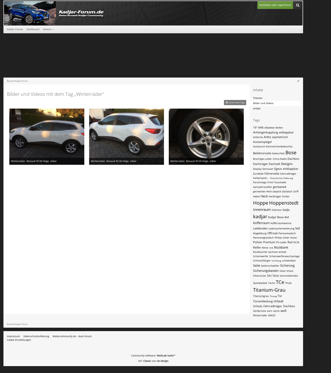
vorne (276, 310)
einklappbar (290, 169)
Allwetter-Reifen (273, 127)
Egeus (278, 169)
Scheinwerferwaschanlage (284, 256)
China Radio (280, 158)
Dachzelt (274, 164)
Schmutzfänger (262, 260)
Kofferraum (261, 223)
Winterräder (260, 315)
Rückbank (281, 247)
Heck (264, 196)
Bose (291, 152)
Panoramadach (287, 233)
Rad (290, 242)
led (297, 228)
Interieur (277, 209)
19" (255, 127)
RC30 (296, 242)
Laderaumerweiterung (281, 228)
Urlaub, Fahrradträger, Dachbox (274, 306)
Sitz (269, 276)
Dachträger (260, 164)
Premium (269, 242)
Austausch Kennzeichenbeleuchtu (273, 146)
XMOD (271, 315)
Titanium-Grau (269, 289)
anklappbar (286, 132)
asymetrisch (280, 137)
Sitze (276, 276)
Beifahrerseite (262, 153)
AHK (261, 127)
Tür (280, 296)
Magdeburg (260, 233)
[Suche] (297, 5)
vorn (269, 310)
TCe (280, 282)
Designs (287, 164)
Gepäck (277, 191)
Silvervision (259, 275)
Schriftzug (276, 260)
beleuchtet (278, 153)
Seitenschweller (270, 265)
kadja (286, 210)
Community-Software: (153, 355)
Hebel (256, 196)
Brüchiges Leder (262, 158)
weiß (283, 311)
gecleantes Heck (262, 191)
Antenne (258, 137)
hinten (286, 196)
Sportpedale (260, 283)
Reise (265, 247)
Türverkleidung (263, 301)
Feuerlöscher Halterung (281, 178)
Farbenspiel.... (261, 178)
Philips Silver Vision (286, 237)
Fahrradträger (288, 173)
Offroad (272, 233)
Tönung (273, 296)
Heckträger (275, 196)
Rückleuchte (260, 252)
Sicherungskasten (266, 271)
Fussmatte (280, 182)
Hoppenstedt (284, 202)
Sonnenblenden (289, 275)
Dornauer (267, 168)
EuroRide (258, 173)
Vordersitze (259, 310)
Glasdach (287, 191)
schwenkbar (289, 260)
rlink (271, 247)
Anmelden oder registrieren (275, 5)
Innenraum (262, 209)
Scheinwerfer (260, 256)
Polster (257, 242)
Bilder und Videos (263, 103)
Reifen (257, 247)
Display (257, 168)
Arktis (267, 137)
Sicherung (287, 265)
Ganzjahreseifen (262, 187)
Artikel (256, 108)
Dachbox (293, 159)
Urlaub (278, 301)
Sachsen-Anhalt (277, 252)
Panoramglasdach (263, 237)
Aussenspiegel (262, 142)
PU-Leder (281, 242)
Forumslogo (260, 182)
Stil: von (153, 360)
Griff (295, 191)
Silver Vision (286, 271)
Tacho (271, 283)
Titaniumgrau (261, 296)
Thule (288, 283)
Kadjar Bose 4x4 (278, 217)
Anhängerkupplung (265, 132)
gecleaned (279, 187)
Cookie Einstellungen (19, 339)
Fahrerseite (271, 173)
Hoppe (260, 202)
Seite (256, 265)
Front (270, 182)
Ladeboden (260, 228)
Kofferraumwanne (280, 223)
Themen (258, 98)
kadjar (260, 216)
